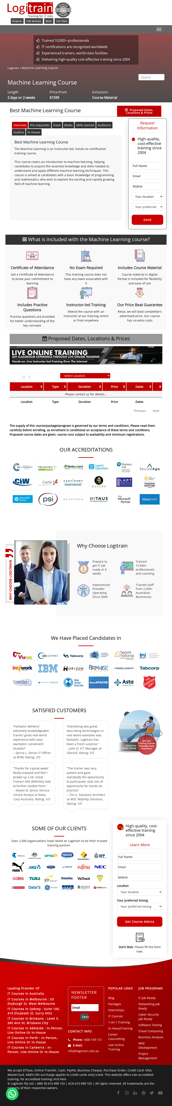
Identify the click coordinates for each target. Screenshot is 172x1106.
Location (27, 387)
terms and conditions (135, 430)
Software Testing (150, 1025)
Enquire (17, 21)
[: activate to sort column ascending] (157, 386)
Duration (84, 387)
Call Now (61, 21)
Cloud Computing (150, 1031)
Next (156, 411)
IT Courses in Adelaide (26, 1028)
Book (49, 21)
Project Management (147, 1056)
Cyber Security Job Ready (148, 1016)
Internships (116, 1010)
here (63, 1079)
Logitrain (13, 68)
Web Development (147, 1045)
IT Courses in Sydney (24, 1009)
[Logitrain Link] (40, 15)
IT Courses (115, 1016)
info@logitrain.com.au (83, 1051)
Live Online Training (116, 1047)
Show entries (26, 377)
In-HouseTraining (120, 1028)
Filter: (114, 377)
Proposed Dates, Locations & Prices (140, 111)
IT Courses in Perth (23, 1038)
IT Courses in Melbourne (27, 999)
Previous (140, 411)
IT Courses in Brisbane (26, 1018)
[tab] (20, 125)
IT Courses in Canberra (26, 1047)
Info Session (34, 21)
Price (114, 387)
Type (55, 387)
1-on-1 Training (119, 1022)
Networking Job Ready (149, 1006)
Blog (111, 998)
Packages (114, 1004)
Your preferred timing (132, 900)
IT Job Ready (147, 998)
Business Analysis (150, 1037)
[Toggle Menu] (159, 29)
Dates (139, 387)
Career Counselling (116, 1036)
